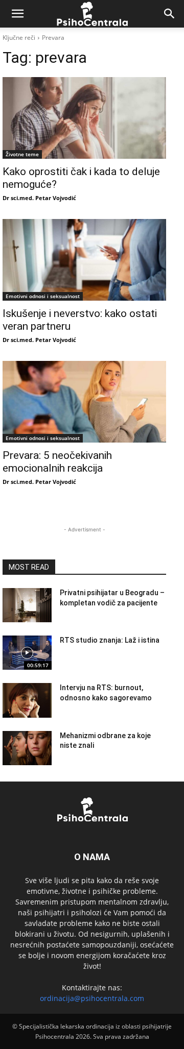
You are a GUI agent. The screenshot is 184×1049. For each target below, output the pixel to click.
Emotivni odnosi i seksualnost (43, 296)
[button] (17, 14)
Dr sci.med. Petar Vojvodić (39, 198)
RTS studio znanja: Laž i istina (109, 640)
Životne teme (22, 154)
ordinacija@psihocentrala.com (92, 998)
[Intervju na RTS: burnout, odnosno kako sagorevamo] (27, 700)
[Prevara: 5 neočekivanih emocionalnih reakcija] (84, 402)
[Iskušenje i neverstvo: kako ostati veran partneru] (84, 260)
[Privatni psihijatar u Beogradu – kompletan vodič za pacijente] (27, 605)
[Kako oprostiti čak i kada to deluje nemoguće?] (84, 118)
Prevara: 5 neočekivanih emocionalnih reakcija (57, 461)
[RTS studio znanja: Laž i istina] (27, 653)
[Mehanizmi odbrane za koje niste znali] (27, 748)
